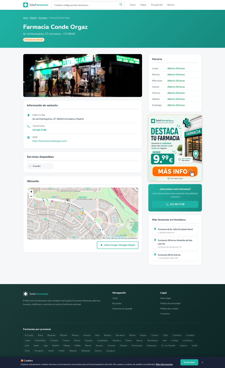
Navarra (99, 345)
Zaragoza (110, 350)
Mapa (143, 4)
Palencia (123, 345)
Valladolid (85, 350)
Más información (164, 364)
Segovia (183, 345)
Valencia (73, 350)
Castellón (190, 335)
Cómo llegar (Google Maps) (119, 245)
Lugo (45, 345)
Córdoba (54, 340)
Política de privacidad (170, 303)
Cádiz (165, 335)
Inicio (133, 4)
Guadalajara (102, 340)
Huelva (129, 340)
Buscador (117, 303)
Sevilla (194, 345)
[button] (82, 213)
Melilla (78, 345)
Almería (75, 335)
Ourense (111, 345)
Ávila (97, 335)
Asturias (87, 335)
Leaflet (108, 238)
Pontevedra (137, 345)
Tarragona (38, 350)
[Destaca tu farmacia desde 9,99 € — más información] (175, 148)
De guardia (157, 4)
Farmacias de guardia (122, 308)
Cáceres (154, 335)
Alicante (63, 335)
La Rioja (174, 340)
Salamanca (152, 345)
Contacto (165, 313)
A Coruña (29, 335)
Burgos (143, 335)
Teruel (51, 350)
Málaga (67, 345)
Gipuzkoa (116, 340)
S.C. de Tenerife (168, 345)
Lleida (36, 345)
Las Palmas (188, 340)
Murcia (88, 345)
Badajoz (107, 335)
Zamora (98, 350)
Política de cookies (169, 308)
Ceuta (27, 340)
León (27, 345)
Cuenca (66, 340)
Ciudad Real (40, 340)
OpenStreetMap (120, 238)
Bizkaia (132, 335)
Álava (40, 335)
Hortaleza (42, 18)
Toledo (61, 350)
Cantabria (176, 335)
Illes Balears (152, 340)
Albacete (51, 335)
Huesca (139, 340)
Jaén (165, 340)
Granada (88, 340)
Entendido (189, 362)
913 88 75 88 (39, 129)
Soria (27, 350)
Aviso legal (165, 298)
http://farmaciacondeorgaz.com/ (49, 140)
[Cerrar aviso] (202, 362)
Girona (77, 340)
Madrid (33, 18)
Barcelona (120, 335)
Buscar (170, 4)
